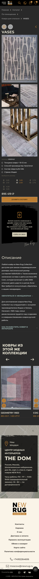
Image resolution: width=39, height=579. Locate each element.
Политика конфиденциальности (19, 551)
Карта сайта (19, 548)
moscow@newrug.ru (21, 566)
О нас (19, 532)
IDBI (11, 572)
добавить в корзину (19, 199)
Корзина (19, 528)
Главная (5, 10)
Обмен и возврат (19, 544)
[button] (19, 3)
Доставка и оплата (19, 536)
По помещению (9, 14)
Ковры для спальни (11, 19)
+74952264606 (21, 559)
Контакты (19, 524)
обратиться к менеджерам (16, 296)
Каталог (16, 10)
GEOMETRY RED (10, 413)
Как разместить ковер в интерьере (15, 328)
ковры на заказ (19, 234)
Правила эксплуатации (20, 540)
